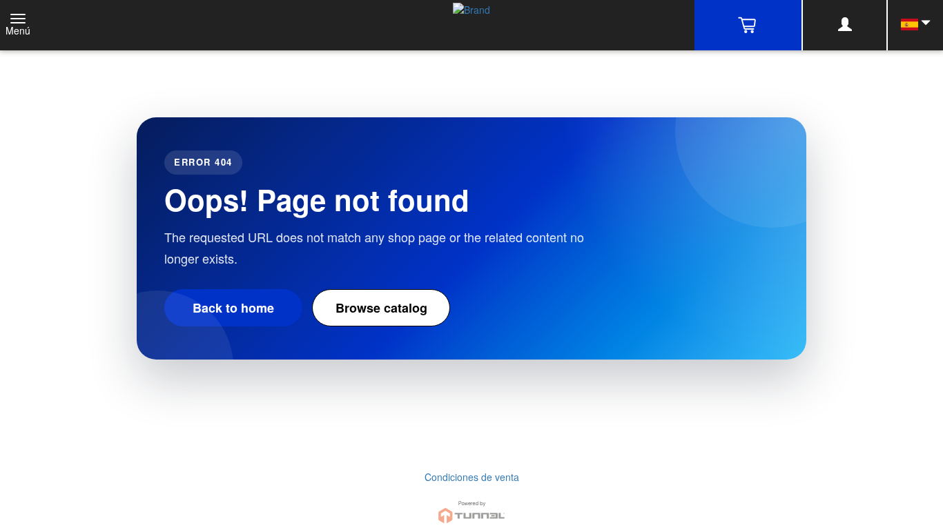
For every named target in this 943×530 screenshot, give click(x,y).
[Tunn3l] (471, 506)
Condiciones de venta (472, 477)
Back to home (233, 308)
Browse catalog (381, 308)
